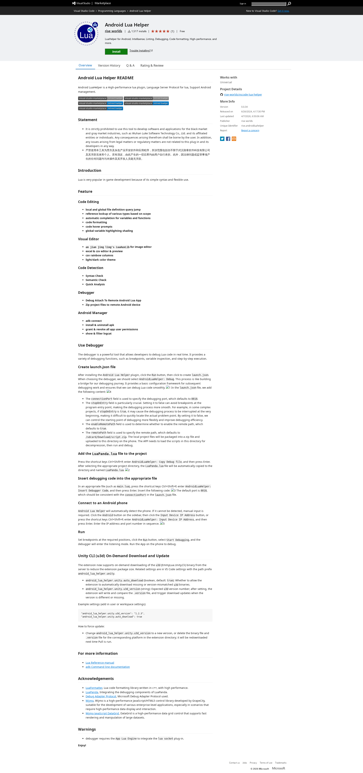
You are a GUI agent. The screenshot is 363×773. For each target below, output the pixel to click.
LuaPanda (92, 692)
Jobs (245, 762)
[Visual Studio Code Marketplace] (100, 99)
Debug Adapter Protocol (101, 696)
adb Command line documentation (108, 667)
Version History (109, 65)
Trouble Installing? (140, 50)
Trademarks (280, 762)
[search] (289, 4)
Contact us (234, 762)
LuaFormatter (94, 688)
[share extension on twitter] (223, 140)
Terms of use (266, 762)
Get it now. (283, 10)
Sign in (243, 3)
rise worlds (113, 31)
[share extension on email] (234, 140)
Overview (85, 65)
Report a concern (250, 130)
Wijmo (90, 700)
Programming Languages (112, 10)
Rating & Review (152, 65)
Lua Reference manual (100, 662)
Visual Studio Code (84, 10)
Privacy (253, 762)
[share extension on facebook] (228, 140)
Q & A (130, 65)
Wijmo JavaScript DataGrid (102, 713)
